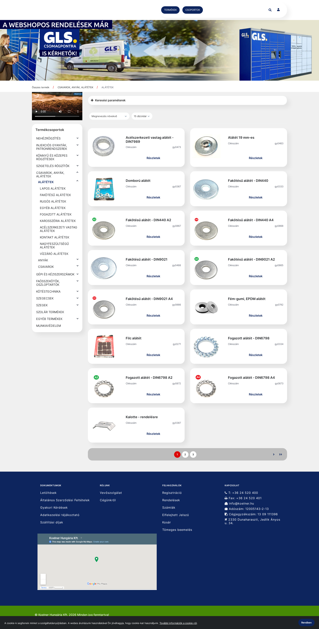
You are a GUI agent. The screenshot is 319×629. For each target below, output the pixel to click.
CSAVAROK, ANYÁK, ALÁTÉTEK (75, 87)
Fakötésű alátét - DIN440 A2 (148, 220)
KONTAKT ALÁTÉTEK (54, 237)
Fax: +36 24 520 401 (245, 498)
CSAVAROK (46, 267)
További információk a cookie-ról (178, 623)
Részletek (153, 158)
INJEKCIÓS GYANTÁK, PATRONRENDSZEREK (51, 147)
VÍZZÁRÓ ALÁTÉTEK (54, 254)
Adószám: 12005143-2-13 (248, 509)
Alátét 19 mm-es (241, 137)
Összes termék (40, 87)
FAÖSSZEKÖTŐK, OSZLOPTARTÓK (48, 282)
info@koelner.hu (241, 503)
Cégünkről (108, 500)
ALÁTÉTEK (108, 87)
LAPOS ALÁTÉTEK (53, 188)
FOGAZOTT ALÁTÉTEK (55, 214)
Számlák (168, 507)
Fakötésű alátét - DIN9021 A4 (149, 299)
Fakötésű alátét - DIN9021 (146, 259)
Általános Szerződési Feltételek (65, 500)
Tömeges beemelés (177, 530)
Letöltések (48, 493)
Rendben (306, 622)
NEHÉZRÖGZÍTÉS (48, 138)
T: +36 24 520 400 (242, 493)
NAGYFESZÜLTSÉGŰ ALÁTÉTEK (54, 245)
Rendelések (171, 500)
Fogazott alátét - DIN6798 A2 (149, 378)
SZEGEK (42, 305)
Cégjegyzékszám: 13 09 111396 (253, 514)
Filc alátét (133, 338)
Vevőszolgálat (111, 493)
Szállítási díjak (51, 522)
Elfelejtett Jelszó (175, 515)
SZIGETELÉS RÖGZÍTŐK (52, 166)
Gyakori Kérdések (54, 507)
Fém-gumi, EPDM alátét (246, 299)
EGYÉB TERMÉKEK (49, 319)
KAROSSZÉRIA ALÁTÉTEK (58, 221)
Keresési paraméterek (110, 100)
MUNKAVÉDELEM (48, 326)
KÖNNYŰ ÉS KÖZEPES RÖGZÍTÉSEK (51, 157)
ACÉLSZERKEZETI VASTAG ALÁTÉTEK (58, 229)
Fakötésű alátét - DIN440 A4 (251, 220)
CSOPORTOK (192, 9)
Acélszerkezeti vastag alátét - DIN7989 (150, 140)
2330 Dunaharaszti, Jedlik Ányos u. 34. (252, 521)
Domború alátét (138, 181)
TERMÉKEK (170, 9)
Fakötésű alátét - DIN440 (248, 181)
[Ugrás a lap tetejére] (308, 607)
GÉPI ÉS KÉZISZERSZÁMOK (55, 274)
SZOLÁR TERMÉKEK (50, 312)
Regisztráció (172, 493)
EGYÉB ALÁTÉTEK (53, 208)
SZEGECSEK (45, 298)
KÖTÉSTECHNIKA (48, 291)
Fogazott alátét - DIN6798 (249, 338)
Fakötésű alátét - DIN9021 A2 (251, 259)
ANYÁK (43, 260)
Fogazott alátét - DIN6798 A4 (251, 378)
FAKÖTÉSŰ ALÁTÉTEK (55, 195)
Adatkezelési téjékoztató (60, 515)
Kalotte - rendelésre (142, 417)
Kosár (166, 522)
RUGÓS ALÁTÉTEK (53, 201)
